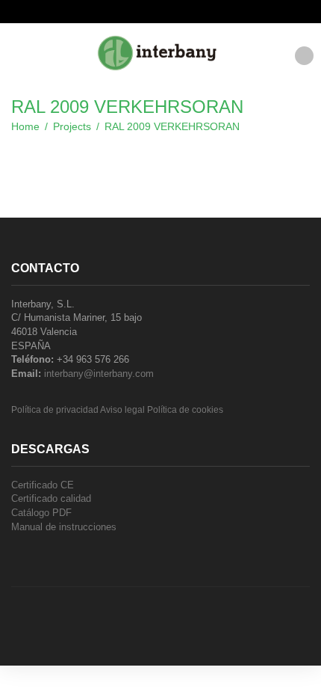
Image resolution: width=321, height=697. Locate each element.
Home (25, 126)
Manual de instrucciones (63, 526)
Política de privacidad (55, 410)
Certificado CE (42, 485)
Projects (72, 126)
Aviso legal (122, 410)
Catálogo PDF (41, 512)
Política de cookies (185, 410)
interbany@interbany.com (99, 373)
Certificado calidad (51, 498)
